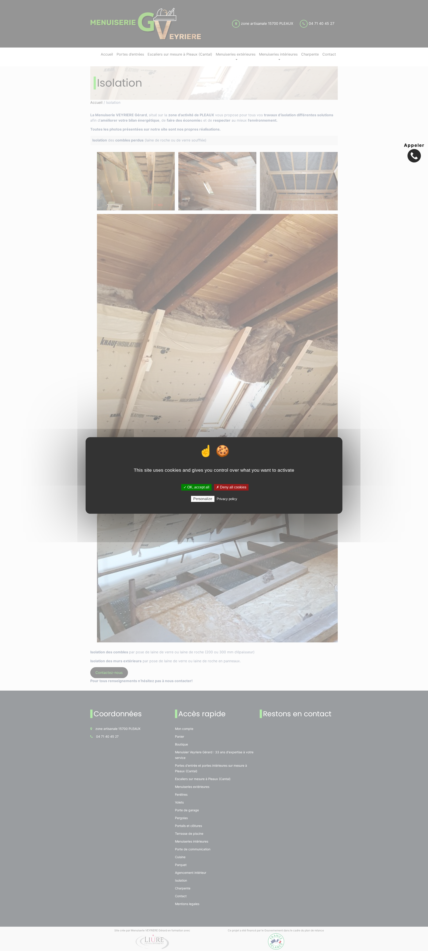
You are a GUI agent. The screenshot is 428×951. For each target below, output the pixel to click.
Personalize (202, 499)
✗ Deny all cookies (231, 487)
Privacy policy (227, 499)
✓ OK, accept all (196, 487)
